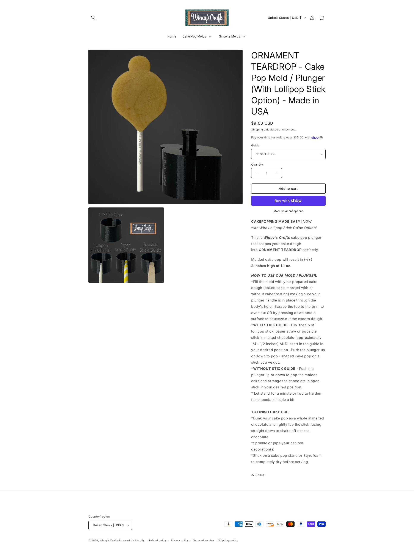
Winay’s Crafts (109, 540)
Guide (255, 145)
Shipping (257, 129)
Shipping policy (228, 540)
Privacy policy (180, 540)
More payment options (288, 211)
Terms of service (203, 540)
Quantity (257, 164)
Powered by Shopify (132, 540)
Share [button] (260, 475)
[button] (93, 17)
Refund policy (157, 540)
